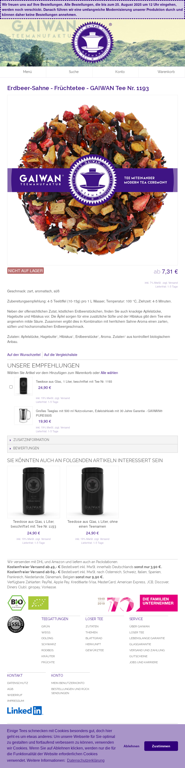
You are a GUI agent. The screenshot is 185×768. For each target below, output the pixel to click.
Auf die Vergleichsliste (60, 354)
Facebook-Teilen (87, 355)
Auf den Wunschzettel (23, 354)
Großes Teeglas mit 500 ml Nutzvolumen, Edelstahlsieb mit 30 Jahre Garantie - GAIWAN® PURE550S (99, 412)
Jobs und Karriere (143, 662)
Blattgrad (94, 638)
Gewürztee (95, 650)
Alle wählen (109, 372)
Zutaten (92, 626)
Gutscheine (138, 656)
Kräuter (48, 656)
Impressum (15, 700)
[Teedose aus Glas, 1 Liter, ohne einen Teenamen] (92, 492)
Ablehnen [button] (131, 746)
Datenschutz (17, 683)
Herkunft (93, 644)
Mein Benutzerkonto (67, 683)
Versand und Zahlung (147, 650)
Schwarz (48, 644)
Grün (45, 626)
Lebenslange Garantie (147, 638)
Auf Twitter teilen (97, 355)
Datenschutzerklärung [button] (86, 760)
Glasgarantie (140, 644)
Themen (92, 632)
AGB (10, 689)
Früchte (48, 662)
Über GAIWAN (139, 626)
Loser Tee (136, 632)
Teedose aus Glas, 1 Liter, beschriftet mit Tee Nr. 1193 (74, 381)
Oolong (47, 638)
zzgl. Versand (170, 282)
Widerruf (14, 695)
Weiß (45, 632)
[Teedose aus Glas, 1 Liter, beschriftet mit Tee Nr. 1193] (23, 386)
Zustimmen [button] (161, 746)
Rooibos (47, 650)
